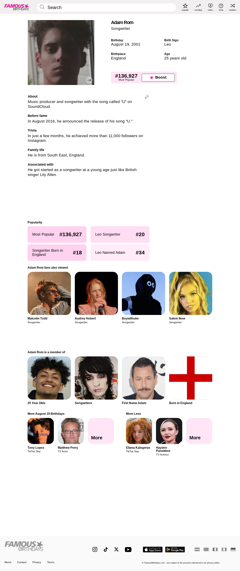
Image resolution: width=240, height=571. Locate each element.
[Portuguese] (206, 549)
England (118, 58)
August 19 (120, 44)
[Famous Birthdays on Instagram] (94, 549)
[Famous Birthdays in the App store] (153, 549)
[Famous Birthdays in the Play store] (175, 549)
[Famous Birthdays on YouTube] (129, 549)
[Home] (41, 547)
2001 (135, 44)
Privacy (36, 562)
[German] (233, 549)
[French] (215, 549)
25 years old (175, 58)
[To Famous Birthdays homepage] (17, 7)
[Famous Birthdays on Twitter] (116, 549)
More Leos (133, 413)
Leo (167, 44)
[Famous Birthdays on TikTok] (105, 549)
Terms (50, 562)
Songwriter (120, 28)
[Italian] (224, 549)
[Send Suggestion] (146, 97)
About (7, 562)
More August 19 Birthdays (46, 413)
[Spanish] (197, 549)
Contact (21, 562)
